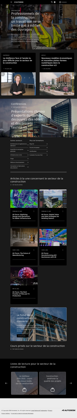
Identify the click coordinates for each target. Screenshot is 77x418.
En (5, 68)
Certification (33, 151)
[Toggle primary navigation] (11, 2)
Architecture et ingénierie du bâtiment (18, 145)
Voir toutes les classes (17, 349)
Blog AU (32, 144)
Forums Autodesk (34, 147)
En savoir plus (21, 336)
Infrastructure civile (16, 155)
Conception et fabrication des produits (17, 167)
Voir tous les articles (17, 185)
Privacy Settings (6, 413)
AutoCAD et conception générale (16, 150)
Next (74, 74)
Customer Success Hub (36, 155)
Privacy (50, 410)
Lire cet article (46, 68)
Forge (12, 159)
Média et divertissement (17, 162)
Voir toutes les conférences (20, 107)
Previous (2, 74)
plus (10, 68)
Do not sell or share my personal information (22, 413)
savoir (7, 68)
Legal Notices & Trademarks (39, 410)
